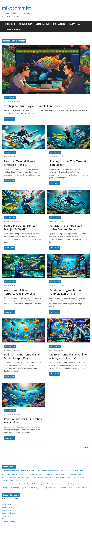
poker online (9, 24)
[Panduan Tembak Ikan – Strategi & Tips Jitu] (23, 137)
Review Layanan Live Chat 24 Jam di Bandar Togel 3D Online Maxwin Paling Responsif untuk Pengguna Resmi (43, 474)
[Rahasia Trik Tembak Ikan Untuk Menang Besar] (68, 202)
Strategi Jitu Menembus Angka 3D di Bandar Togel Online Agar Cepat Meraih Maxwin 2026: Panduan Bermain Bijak (45, 487)
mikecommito (16, 8)
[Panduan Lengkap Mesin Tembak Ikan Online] (68, 266)
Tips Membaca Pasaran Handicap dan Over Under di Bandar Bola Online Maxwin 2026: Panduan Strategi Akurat (44, 470)
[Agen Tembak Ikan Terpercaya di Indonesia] (23, 266)
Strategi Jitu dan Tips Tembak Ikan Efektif (68, 163)
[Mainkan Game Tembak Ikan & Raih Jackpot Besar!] (23, 330)
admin (18, 101)
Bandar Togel (59, 24)
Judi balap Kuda (8, 510)
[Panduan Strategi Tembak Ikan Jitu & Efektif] (23, 202)
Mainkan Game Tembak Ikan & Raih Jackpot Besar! (22, 356)
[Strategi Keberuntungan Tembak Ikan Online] (46, 69)
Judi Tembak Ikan (43, 24)
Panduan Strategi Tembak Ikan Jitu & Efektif (20, 227)
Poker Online (6, 516)
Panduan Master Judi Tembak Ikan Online (23, 420)
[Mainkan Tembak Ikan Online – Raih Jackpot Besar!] (68, 330)
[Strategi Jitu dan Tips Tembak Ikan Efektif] (68, 137)
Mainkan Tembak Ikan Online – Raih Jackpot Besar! (68, 356)
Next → (87, 447)
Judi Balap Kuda (25, 24)
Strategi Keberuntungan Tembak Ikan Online (32, 106)
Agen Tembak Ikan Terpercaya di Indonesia (19, 291)
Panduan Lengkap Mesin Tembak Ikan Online (65, 291)
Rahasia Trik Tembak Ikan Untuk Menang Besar (65, 227)
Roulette (28, 29)
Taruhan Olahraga (12, 29)
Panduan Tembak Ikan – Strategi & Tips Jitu (19, 163)
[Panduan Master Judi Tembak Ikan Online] (23, 395)
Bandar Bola (74, 24)
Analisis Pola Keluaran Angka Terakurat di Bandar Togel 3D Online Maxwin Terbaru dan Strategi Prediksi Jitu (42, 484)
